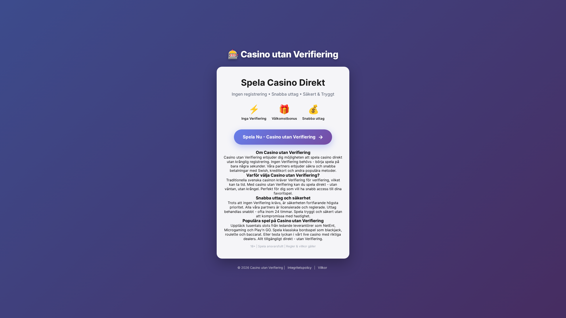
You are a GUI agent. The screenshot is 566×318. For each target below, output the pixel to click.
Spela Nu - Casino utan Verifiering (283, 137)
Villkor (322, 267)
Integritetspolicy (300, 267)
